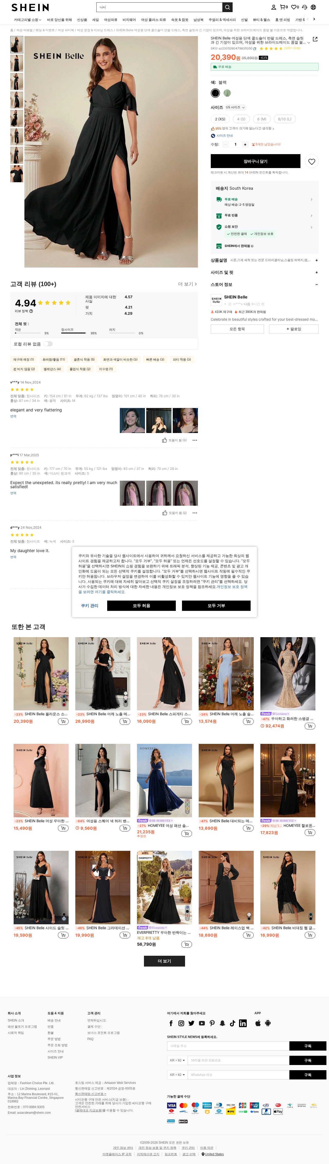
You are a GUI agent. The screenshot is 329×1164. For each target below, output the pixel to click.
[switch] (48, 343)
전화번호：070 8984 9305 (26, 1107)
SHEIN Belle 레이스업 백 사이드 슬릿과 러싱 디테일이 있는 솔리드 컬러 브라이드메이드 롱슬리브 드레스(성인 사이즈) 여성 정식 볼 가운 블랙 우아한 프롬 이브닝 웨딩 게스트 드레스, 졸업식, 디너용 (227, 928)
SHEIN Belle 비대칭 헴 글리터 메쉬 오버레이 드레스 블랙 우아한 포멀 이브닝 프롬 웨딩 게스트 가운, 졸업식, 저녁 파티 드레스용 (288, 928)
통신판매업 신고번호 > (90, 1094)
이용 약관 (206, 1148)
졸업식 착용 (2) (80, 369)
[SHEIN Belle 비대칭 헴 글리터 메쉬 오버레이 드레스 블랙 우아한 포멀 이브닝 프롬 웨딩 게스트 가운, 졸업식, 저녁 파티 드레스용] (287, 887)
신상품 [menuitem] (82, 20)
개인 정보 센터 (123, 1148)
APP (257, 1013)
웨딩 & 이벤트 (45, 30)
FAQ (90, 1039)
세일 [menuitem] (95, 20)
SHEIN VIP (55, 1057)
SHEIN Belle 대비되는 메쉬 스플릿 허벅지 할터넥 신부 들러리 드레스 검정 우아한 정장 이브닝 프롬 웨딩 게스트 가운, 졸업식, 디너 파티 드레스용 (227, 821)
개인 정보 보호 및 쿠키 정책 (157, 1148)
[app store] (258, 1025)
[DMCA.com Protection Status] (183, 1121)
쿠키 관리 (188, 1148)
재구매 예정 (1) (23, 359)
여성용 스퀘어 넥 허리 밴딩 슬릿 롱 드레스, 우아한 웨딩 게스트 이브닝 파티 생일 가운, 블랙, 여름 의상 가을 (103, 821)
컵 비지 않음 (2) (24, 369)
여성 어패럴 (24, 30)
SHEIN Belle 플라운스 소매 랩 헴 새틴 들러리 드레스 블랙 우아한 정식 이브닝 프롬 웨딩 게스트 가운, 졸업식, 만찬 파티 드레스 (42, 714)
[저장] (312, 161)
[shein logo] (30, 7)
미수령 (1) (106, 369)
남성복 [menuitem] (199, 20)
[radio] (215, 93)
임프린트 (171, 1154)
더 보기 (164, 961)
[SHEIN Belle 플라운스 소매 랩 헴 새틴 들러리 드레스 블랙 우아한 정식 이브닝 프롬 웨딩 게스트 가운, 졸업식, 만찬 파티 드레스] (41, 674)
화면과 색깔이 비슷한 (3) (120, 359)
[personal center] (274, 7)
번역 (13, 416)
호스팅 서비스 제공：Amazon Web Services (105, 1083)
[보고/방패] (195, 440)
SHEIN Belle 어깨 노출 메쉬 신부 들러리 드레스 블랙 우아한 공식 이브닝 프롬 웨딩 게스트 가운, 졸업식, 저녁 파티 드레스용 (103, 714)
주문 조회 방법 (58, 1045)
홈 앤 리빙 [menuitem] (282, 20)
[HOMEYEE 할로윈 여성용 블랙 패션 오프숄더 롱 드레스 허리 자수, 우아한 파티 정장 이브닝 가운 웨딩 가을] (287, 780)
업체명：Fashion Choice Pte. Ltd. (31, 1083)
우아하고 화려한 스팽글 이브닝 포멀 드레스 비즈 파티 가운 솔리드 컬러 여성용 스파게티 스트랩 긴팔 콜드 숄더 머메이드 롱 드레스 (288, 719)
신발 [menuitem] (244, 20)
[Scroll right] (314, 19)
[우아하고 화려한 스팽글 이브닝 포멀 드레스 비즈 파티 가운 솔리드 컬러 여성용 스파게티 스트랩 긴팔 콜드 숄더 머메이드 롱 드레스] (287, 674)
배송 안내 (54, 1020)
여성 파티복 (66, 30)
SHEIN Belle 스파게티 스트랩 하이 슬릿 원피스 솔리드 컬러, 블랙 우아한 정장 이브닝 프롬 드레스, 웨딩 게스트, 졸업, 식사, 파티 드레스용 (165, 714)
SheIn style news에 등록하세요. (192, 1037)
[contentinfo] (246, 1108)
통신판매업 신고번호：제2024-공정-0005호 (105, 1088)
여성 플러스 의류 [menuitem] (153, 20)
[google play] (267, 1025)
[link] (283, 7)
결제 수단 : (94, 1026)
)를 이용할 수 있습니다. (117, 1110)
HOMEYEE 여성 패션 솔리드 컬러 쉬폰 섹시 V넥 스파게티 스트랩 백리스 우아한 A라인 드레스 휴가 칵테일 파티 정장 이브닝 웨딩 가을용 (165, 826)
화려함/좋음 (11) (54, 359)
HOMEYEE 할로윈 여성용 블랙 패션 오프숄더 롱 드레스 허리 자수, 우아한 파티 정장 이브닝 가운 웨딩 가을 (288, 826)
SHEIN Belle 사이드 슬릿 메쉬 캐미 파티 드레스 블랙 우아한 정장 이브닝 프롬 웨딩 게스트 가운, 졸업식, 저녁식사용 (42, 928)
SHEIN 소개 (16, 1020)
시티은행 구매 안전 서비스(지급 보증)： (102, 1099)
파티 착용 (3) (182, 359)
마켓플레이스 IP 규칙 (117, 1154)
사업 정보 (14, 1076)
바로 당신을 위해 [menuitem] (59, 20)
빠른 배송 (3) (155, 359)
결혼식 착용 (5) (84, 359)
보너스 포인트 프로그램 (103, 1033)
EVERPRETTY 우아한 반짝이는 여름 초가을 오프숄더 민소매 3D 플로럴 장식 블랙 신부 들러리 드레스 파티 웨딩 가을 (164, 932)
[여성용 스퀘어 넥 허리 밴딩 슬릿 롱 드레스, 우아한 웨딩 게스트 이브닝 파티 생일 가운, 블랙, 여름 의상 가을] (102, 780)
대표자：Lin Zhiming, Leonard (29, 1089)
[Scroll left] (308, 19)
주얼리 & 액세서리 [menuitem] (222, 20)
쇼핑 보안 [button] (231, 227)
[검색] (227, 7)
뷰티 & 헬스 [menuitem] (261, 20)
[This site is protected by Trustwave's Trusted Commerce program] (171, 1121)
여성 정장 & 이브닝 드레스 (95, 30)
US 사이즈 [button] (233, 107)
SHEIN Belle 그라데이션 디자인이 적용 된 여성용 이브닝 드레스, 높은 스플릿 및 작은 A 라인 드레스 (103, 928)
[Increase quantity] (245, 145)
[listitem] (41, 686)
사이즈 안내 (56, 1051)
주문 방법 (54, 1039)
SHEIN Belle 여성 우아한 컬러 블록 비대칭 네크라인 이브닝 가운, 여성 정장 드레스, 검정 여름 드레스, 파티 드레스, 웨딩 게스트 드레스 (42, 821)
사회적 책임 (16, 1033)
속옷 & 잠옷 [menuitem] (179, 20)
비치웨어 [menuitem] (129, 20)
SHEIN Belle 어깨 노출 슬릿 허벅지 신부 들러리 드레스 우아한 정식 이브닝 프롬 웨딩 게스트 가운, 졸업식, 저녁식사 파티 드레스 (227, 714)
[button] (304, 7)
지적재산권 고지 (148, 1154)
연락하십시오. (97, 1020)
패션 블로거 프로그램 (22, 1026)
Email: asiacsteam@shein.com (29, 1113)
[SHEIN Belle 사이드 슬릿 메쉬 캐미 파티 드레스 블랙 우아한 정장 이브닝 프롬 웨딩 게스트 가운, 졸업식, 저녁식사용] (41, 887)
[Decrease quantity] (225, 145)
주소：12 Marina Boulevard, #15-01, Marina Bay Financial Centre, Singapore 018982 (36, 1097)
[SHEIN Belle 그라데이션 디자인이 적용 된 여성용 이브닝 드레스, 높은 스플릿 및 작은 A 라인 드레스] (102, 887)
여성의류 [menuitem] (110, 20)
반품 (51, 1026)
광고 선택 (189, 1154)
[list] (208, 1023)
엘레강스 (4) (52, 369)
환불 (51, 1033)
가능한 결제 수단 (178, 1096)
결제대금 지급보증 (89, 1110)
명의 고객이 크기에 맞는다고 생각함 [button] (243, 129)
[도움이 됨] (164, 440)
